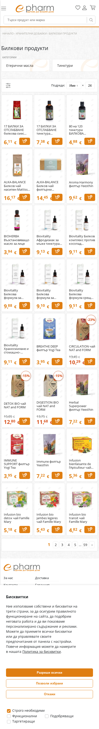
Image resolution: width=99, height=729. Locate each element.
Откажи (49, 694)
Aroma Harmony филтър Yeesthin (81, 184)
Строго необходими (28, 710)
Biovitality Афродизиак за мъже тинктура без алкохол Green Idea (48, 239)
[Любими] (77, 8)
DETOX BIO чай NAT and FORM (15, 405)
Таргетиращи (23, 721)
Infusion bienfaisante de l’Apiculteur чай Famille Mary (80, 464)
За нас (8, 578)
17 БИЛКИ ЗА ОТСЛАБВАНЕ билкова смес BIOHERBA (14, 130)
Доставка (42, 578)
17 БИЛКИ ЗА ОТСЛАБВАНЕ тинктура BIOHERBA (46, 130)
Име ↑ (73, 85)
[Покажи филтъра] (8, 85)
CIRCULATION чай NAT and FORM (82, 348)
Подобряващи (61, 716)
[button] (6, 8)
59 (85, 544)
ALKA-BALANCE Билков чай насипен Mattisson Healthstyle (17, 185)
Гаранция (42, 585)
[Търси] (91, 20)
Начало (8, 33)
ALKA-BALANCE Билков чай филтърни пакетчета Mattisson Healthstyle (47, 185)
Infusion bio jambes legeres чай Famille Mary (49, 518)
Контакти (11, 585)
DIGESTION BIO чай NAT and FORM (48, 406)
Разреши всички (49, 672)
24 (90, 85)
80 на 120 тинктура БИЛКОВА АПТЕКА (76, 130)
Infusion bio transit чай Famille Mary (78, 518)
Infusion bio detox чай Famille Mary (16, 518)
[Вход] (84, 9)
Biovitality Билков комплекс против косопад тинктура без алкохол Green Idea (82, 239)
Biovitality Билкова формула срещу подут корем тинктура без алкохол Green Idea (81, 294)
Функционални (24, 716)
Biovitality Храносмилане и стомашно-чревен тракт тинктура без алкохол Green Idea (16, 348)
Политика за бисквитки (41, 651)
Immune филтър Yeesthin (49, 463)
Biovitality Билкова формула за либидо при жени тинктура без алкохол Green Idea (15, 294)
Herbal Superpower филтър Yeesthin (81, 406)
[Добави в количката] (24, 141)
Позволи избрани (49, 683)
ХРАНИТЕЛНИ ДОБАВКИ (31, 33)
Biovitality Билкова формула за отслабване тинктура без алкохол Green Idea (47, 294)
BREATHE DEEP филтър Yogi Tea (48, 348)
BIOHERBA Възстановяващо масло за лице (16, 239)
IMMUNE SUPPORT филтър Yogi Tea (17, 464)
